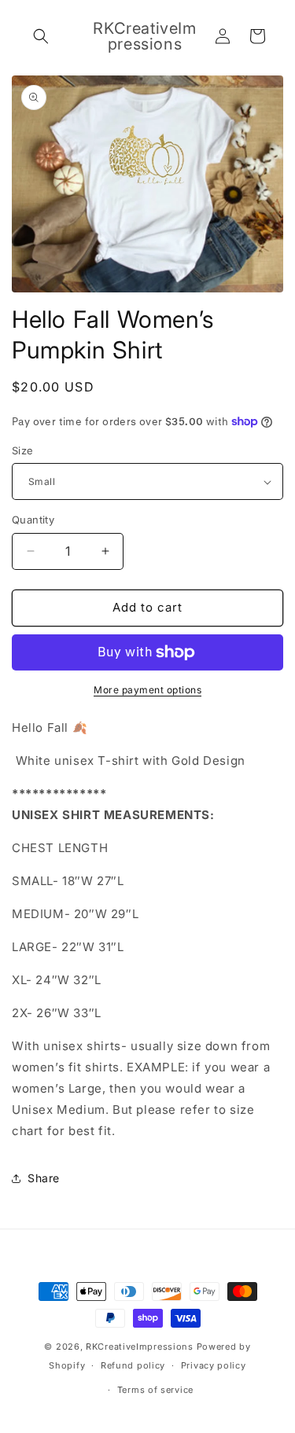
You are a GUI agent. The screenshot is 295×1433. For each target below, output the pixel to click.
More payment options (147, 690)
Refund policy (133, 1365)
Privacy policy (213, 1365)
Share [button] (44, 1178)
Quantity (33, 519)
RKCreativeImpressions (141, 1346)
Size (23, 450)
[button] (41, 36)
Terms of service (155, 1389)
